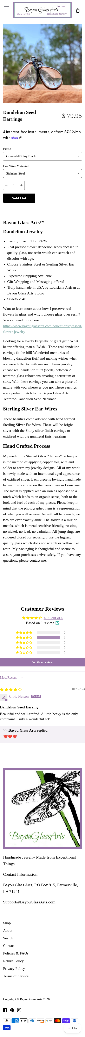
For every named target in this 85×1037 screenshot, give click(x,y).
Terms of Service (16, 976)
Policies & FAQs (15, 953)
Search (8, 938)
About (7, 930)
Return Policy (13, 961)
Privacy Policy (14, 968)
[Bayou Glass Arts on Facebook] (5, 1010)
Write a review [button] (42, 662)
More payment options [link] (58, 208)
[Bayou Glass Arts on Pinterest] (12, 1010)
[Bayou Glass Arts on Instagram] (19, 1010)
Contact (9, 946)
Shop (7, 923)
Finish (7, 149)
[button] (24, 637)
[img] (11, 690)
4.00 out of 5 (53, 618)
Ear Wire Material (15, 166)
